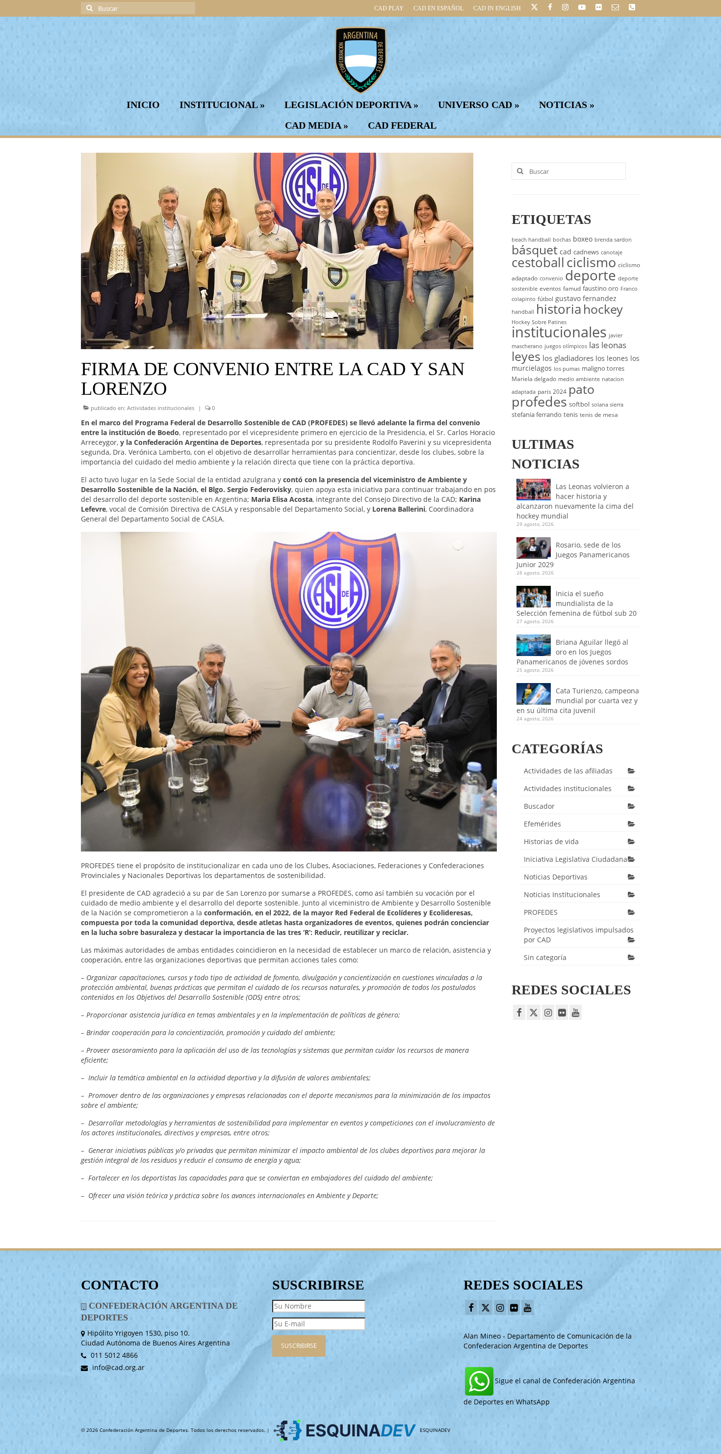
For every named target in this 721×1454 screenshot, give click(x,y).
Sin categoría (545, 957)
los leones (611, 358)
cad (565, 251)
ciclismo (591, 262)
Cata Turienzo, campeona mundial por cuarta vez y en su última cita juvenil (577, 700)
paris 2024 (552, 391)
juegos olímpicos (565, 346)
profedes (539, 401)
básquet (535, 249)
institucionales (559, 332)
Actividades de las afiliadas (568, 770)
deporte (590, 275)
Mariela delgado (534, 379)
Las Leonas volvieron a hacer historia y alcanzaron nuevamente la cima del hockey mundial (575, 501)
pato (581, 389)
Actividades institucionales (160, 408)
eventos (550, 288)
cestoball (538, 262)
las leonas (607, 345)
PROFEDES (541, 912)
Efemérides (542, 823)
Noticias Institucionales (562, 894)
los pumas (567, 368)
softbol (579, 404)
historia (558, 309)
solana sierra (607, 404)
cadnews (586, 251)
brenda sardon (613, 239)
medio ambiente (579, 379)
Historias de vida (551, 841)
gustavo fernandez (586, 298)
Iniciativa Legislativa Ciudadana (575, 859)
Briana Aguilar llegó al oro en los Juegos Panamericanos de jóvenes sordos (572, 651)
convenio (551, 278)
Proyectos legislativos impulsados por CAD (579, 934)
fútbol (545, 299)
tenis (571, 414)
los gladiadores (567, 358)
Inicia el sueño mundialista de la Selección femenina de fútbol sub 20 (576, 603)
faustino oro (600, 288)
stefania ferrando (537, 414)
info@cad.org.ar (117, 1367)
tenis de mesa (599, 415)
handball (523, 311)
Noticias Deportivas (556, 876)
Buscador (539, 806)
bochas (562, 239)
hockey (603, 309)
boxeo (582, 239)
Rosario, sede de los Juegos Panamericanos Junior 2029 (573, 554)
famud (572, 288)
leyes (526, 356)
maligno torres (603, 368)
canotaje (611, 252)
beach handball (531, 239)
